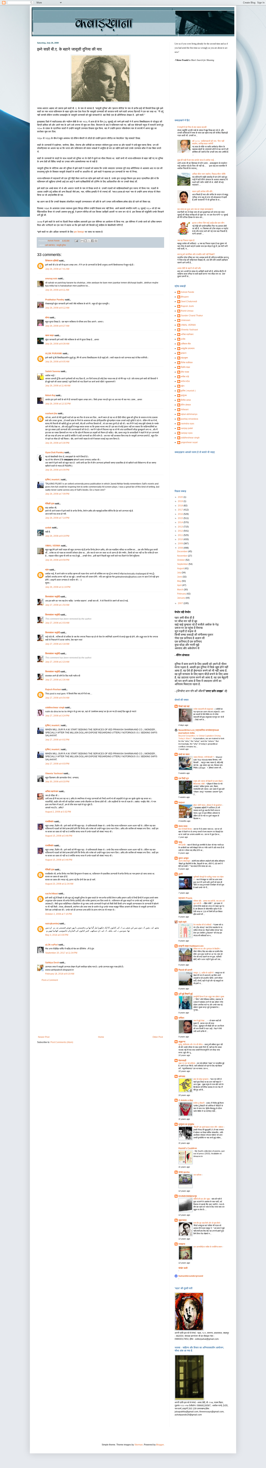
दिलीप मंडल (185, 367)
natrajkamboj (52, 923)
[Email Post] (76, 241)
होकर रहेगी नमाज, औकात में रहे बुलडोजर (207, 805)
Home (101, 1037)
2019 (180, 501)
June (180, 576)
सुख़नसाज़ (182, 1220)
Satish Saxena (53, 371)
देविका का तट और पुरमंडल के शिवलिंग (206, 949)
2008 (180, 548)
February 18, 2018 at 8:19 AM (59, 974)
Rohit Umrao (187, 311)
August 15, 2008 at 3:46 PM (58, 836)
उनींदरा (181, 1018)
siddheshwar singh (55, 707)
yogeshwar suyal (189, 442)
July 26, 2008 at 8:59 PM (57, 560)
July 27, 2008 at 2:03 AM (57, 623)
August (181, 568)
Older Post (158, 1037)
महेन (47, 569)
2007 (180, 603)
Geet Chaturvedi (189, 301)
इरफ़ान (183, 353)
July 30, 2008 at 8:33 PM (57, 781)
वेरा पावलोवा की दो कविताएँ (202, 925)
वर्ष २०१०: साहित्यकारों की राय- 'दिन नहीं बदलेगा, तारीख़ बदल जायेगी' (208, 142)
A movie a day (185, 1100)
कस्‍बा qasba (184, 1172)
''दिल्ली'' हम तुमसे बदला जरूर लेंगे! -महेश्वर (208, 1127)
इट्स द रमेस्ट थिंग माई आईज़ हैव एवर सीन (208, 223)
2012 (180, 531)
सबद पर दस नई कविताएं (187, 1063)
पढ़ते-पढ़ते (182, 922)
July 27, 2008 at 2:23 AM (57, 662)
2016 (180, 514)
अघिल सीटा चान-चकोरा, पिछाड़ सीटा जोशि (208, 174)
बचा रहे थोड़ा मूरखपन (201, 1079)
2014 (180, 522)
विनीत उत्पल (186, 400)
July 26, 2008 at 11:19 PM (57, 587)
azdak (48, 527)
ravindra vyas (187, 423)
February (182, 593)
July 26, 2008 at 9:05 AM (57, 361)
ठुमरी (180, 874)
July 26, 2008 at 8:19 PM (57, 536)
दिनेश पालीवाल (187, 362)
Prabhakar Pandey (54, 299)
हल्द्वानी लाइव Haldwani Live (191, 946)
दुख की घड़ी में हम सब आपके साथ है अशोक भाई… (196, 160)
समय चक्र (49, 335)
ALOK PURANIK (53, 353)
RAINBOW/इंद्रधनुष (187, 1196)
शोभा (47, 317)
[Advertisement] (100, 1008)
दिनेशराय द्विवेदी (51, 260)
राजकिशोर (49, 821)
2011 (180, 535)
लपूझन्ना (181, 1041)
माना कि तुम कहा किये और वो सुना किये (206, 1223)
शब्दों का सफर (184, 754)
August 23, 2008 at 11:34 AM (59, 884)
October (181, 560)
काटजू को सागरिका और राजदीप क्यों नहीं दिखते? (196, 254)
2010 (180, 539)
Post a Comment (50, 980)
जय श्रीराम (197, 1175)
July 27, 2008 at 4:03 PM (57, 763)
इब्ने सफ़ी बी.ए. (50, 245)
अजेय (183, 339)
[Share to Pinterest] (96, 241)
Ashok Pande (187, 292)
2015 (180, 518)
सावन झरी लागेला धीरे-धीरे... (203, 191)
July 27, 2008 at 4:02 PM (57, 739)
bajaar (181, 802)
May (179, 581)
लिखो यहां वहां (183, 706)
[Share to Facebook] (92, 241)
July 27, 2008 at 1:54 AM (57, 605)
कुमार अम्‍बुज (183, 858)
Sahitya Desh (52, 962)
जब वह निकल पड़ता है (185, 240)
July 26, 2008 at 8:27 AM (57, 326)
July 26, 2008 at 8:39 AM (57, 343)
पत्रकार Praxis (185, 898)
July (179, 572)
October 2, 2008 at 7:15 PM (58, 914)
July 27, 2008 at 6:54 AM (57, 698)
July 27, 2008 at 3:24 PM (57, 715)
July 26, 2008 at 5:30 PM (57, 443)
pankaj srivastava (189, 419)
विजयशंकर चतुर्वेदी (52, 596)
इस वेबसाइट (79, 231)
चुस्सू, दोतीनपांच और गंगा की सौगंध (190, 1044)
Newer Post (43, 1037)
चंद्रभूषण (184, 358)
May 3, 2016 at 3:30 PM (56, 935)
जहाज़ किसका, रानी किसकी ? (203, 757)
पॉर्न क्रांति (182, 845)
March (180, 589)
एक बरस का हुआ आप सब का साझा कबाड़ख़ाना (195, 209)
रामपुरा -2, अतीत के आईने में (203, 973)
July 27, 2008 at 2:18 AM (57, 644)
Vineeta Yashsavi (54, 773)
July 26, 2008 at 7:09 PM (57, 494)
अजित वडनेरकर (51, 791)
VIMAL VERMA (52, 545)
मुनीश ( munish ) (52, 479)
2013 (180, 526)
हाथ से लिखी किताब (185, 829)
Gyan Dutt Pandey (54, 452)
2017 (180, 509)
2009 (180, 543)
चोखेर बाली (182, 1268)
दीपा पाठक (185, 372)
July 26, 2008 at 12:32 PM (58, 403)
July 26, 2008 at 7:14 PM (57, 518)
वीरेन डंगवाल (186, 405)
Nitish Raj (50, 395)
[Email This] (82, 241)
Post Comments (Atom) (61, 1042)
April (179, 585)
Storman (138, 1444)
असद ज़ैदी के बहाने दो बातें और (189, 268)
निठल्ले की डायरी (185, 970)
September (183, 564)
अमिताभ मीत (186, 343)
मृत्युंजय (184, 395)
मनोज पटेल (185, 381)
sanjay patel (187, 428)
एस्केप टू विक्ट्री (199, 1103)
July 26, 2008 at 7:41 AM (57, 269)
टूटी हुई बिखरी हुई (185, 994)
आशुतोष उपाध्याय (188, 348)
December (182, 551)
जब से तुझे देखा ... (200, 1020)
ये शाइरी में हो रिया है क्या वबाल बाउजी (191, 127)
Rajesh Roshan (53, 689)
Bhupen (185, 297)
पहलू (180, 842)
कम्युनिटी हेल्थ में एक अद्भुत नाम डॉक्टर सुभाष (208, 996)
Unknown (185, 320)
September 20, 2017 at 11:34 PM (61, 953)
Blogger (160, 1444)
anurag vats (51, 278)
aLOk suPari (51, 944)
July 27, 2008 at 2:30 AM (57, 679)
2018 (180, 505)
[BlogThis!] (85, 241)
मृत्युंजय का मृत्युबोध (186, 1124)
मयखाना (181, 1244)
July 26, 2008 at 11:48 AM (57, 385)
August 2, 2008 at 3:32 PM (58, 811)
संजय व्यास (182, 826)
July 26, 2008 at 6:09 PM (57, 470)
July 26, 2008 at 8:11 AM (57, 290)
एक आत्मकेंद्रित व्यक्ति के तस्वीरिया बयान (207, 1247)
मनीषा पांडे (185, 376)
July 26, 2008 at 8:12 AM (57, 308)
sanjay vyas (187, 433)
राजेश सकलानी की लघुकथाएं (203, 709)
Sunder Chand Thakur (192, 315)
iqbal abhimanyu (189, 414)
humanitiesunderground (190, 1276)
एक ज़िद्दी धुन (183, 778)
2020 (180, 497)
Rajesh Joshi (187, 306)
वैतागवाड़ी (182, 1060)
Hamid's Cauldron (187, 1148)
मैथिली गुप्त (49, 503)
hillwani (185, 409)
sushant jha (51, 413)
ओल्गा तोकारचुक (184, 861)
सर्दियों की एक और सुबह (201, 1199)
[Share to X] (89, 241)
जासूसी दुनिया (61, 245)
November (182, 556)
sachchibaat (51, 893)
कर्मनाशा (181, 1076)
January (181, 598)
